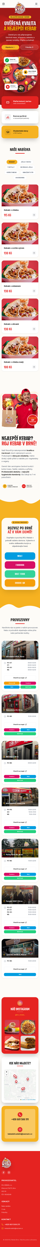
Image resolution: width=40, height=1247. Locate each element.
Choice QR (12, 683)
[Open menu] (36, 4)
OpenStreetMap (31, 1099)
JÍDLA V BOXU (26, 162)
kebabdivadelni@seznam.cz (20, 1134)
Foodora (28, 683)
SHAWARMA (20, 177)
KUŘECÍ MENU (12, 172)
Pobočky (28, 47)
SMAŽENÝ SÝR (28, 172)
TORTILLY (10, 167)
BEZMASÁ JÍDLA (26, 167)
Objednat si (9, 47)
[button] (16, 1077)
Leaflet (23, 1099)
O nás (3, 1209)
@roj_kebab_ (20, 1015)
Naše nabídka (6, 1206)
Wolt (11, 687)
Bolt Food (28, 687)
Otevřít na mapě (18, 678)
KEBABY (12, 162)
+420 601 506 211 (20, 1119)
